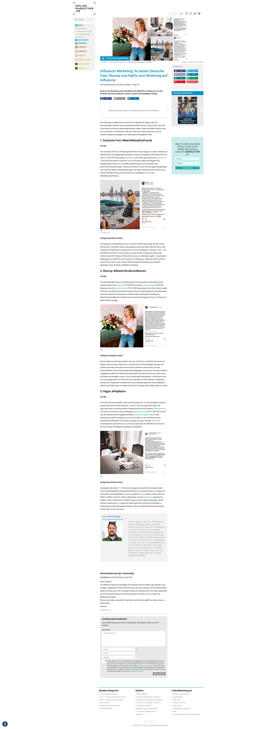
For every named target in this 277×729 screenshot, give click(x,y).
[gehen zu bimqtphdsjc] (133, 229)
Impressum (177, 706)
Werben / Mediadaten (181, 694)
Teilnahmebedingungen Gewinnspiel (186, 714)
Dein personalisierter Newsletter (149, 697)
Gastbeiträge (178, 697)
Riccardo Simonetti (121, 288)
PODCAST (82, 68)
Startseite (103, 62)
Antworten (104, 610)
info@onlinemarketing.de (146, 665)
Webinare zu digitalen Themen (148, 703)
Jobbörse (82, 51)
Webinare (82, 43)
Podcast (140, 714)
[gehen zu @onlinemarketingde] (190, 14)
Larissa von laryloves (142, 414)
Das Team (176, 700)
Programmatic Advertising (110, 706)
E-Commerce (105, 703)
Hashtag (148, 173)
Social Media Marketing (117, 62)
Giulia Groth (130, 158)
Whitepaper (83, 40)
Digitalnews (81, 28)
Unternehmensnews (84, 31)
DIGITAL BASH (83, 64)
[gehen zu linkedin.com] (195, 14)
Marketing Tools (106, 708)
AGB (174, 711)
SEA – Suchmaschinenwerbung (112, 700)
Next (200, 109)
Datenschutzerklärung (136, 671)
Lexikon (79, 37)
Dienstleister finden (144, 706)
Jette (104, 158)
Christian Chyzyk (113, 516)
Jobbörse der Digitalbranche (147, 708)
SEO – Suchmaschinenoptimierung (113, 697)
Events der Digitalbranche (146, 711)
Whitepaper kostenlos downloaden (149, 700)
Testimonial (156, 421)
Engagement (148, 497)
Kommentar (106, 630)
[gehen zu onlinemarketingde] (186, 14)
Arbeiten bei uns (179, 703)
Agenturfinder (142, 694)
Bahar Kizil (120, 285)
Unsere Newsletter (83, 34)
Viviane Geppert (149, 285)
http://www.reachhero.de (112, 519)
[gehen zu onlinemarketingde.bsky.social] (199, 14)
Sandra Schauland (140, 411)
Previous (174, 109)
